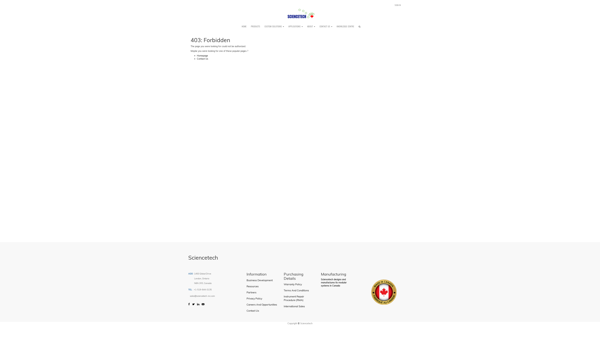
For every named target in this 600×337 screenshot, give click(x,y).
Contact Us (202, 58)
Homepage (202, 55)
